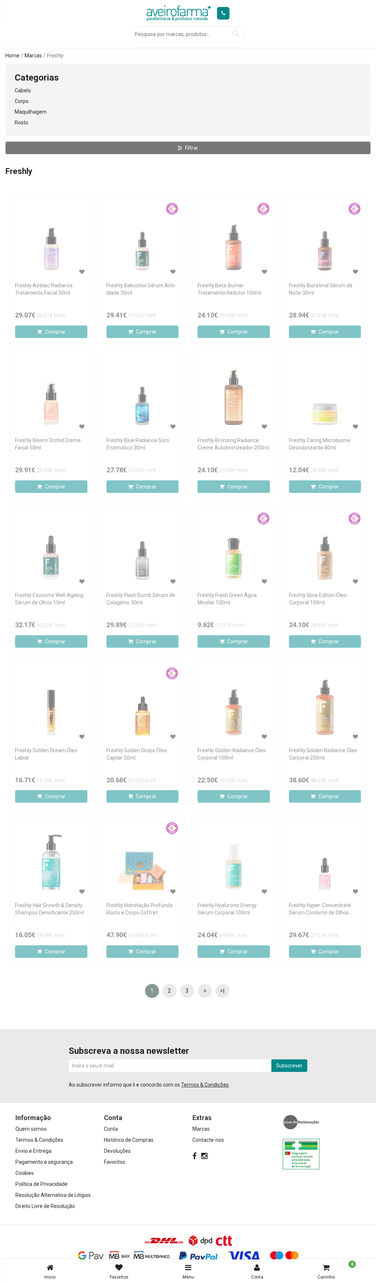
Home (12, 55)
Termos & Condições (205, 1085)
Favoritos (119, 1277)
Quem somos (31, 1129)
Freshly (55, 55)
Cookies (24, 1173)
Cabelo (23, 90)
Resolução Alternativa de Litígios (53, 1195)
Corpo (22, 101)
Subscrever (289, 1066)
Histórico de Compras (128, 1140)
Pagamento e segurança (44, 1162)
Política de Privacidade (41, 1184)
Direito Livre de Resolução (45, 1206)
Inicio (49, 1277)
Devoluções (117, 1151)
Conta (257, 1277)
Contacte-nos (208, 1140)
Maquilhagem (31, 112)
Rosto (21, 122)
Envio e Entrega (33, 1151)
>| (222, 990)
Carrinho (336, 1271)
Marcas (33, 55)
